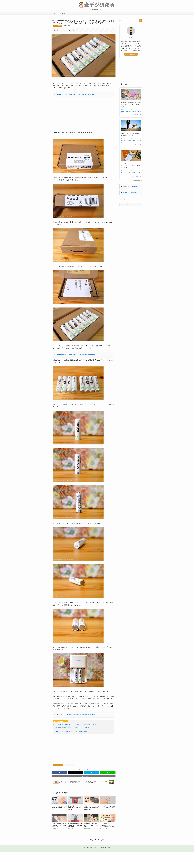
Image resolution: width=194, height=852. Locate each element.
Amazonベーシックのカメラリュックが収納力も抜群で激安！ (71, 731)
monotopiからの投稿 (137, 180)
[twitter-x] (93, 840)
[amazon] (98, 840)
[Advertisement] (83, 111)
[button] (59, 772)
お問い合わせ (97, 847)
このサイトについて (87, 847)
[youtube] (96, 840)
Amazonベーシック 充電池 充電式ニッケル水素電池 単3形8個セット (77, 94)
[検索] (103, 840)
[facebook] (91, 840)
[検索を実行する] (140, 20)
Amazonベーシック (69, 765)
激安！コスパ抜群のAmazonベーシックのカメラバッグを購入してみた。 (74, 727)
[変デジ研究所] (97, 4)
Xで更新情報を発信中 (130, 54)
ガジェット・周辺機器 (57, 25)
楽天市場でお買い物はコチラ (130, 192)
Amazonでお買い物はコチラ (130, 186)
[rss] (101, 840)
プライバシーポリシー (106, 847)
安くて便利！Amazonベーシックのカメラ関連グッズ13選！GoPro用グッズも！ (76, 724)
